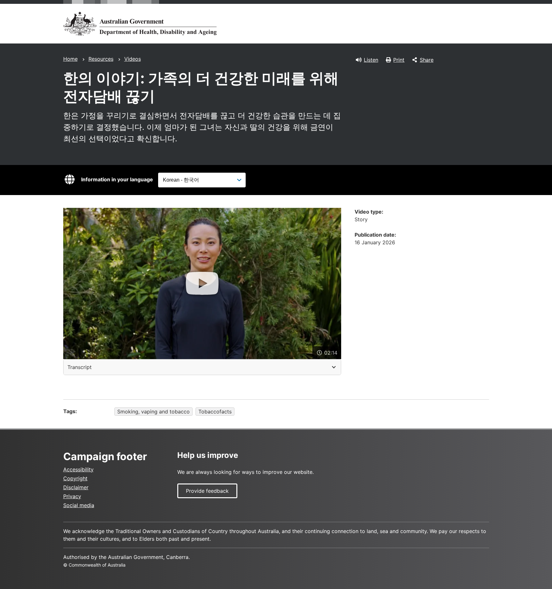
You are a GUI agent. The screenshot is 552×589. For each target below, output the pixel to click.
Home (70, 59)
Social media (78, 505)
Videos (132, 59)
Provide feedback (207, 491)
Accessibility (78, 469)
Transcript (79, 367)
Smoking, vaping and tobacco (153, 411)
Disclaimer (75, 487)
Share (426, 60)
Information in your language (117, 179)
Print (398, 60)
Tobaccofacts (215, 411)
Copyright (75, 478)
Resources (100, 59)
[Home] (140, 24)
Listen (371, 60)
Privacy (72, 496)
